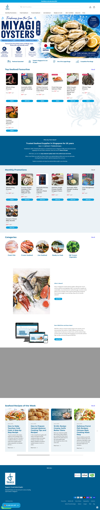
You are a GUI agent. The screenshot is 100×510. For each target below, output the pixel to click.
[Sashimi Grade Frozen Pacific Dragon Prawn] (58, 179)
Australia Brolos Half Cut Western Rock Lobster (42, 190)
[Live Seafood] (42, 246)
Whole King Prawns (10, 88)
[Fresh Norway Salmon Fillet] (58, 79)
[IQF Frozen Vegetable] (72, 246)
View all (93, 69)
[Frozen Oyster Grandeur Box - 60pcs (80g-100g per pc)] (27, 179)
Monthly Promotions (10, 13)
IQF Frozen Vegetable (73, 256)
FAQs (83, 13)
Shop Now (91, 47)
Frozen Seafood (35, 13)
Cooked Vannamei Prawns (9, 121)
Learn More (58, 298)
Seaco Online (10, 501)
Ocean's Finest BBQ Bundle (11, 219)
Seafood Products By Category (70, 503)
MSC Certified (69, 13)
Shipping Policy (86, 501)
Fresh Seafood (24, 13)
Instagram (85, 503)
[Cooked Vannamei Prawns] (12, 112)
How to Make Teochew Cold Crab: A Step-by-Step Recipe (15, 429)
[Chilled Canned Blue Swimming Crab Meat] (42, 79)
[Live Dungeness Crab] (88, 179)
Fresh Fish (12, 255)
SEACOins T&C (70, 501)
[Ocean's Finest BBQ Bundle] (12, 211)
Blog (94, 503)
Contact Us (93, 501)
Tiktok (90, 503)
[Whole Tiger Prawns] (88, 79)
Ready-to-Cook (57, 255)
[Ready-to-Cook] (57, 246)
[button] (94, 7)
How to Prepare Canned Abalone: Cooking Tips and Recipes (38, 429)
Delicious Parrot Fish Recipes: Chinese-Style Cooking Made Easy (84, 430)
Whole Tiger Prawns (86, 88)
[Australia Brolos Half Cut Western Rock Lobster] (42, 179)
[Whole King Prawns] (12, 79)
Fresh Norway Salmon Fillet (57, 88)
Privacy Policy (63, 501)
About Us (77, 13)
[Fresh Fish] (11, 246)
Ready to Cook (58, 13)
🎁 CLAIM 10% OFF (10, 505)
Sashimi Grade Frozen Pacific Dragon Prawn (57, 189)
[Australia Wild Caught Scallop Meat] (27, 79)
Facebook (79, 503)
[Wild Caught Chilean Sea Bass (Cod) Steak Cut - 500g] (73, 79)
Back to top (49, 468)
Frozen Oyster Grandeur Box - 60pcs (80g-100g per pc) (26, 190)
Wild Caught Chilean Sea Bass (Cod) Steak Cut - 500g (71, 90)
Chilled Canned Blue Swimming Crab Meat (42, 88)
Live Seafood (46, 13)
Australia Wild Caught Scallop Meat (26, 88)
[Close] (17, 505)
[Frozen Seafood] (26, 246)
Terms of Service (78, 501)
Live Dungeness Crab (88, 188)
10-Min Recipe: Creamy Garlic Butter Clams (60, 428)
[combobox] (49, 6)
